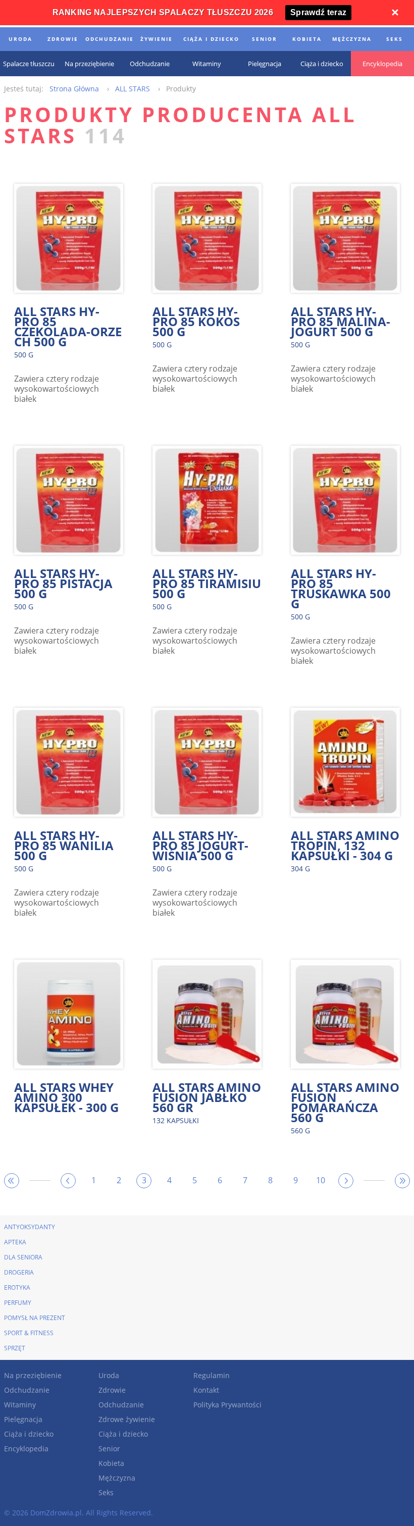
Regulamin (211, 1375)
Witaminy (20, 1404)
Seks (106, 1492)
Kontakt (206, 1390)
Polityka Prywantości (227, 1404)
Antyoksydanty (29, 1227)
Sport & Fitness (29, 1333)
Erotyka (17, 1287)
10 (320, 1180)
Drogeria (19, 1272)
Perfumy (17, 1302)
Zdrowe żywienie (126, 1419)
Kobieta (111, 1463)
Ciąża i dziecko (29, 1434)
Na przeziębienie (33, 1375)
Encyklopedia (26, 1448)
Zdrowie (112, 1390)
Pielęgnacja (23, 1419)
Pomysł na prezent (34, 1317)
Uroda (108, 1375)
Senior (109, 1448)
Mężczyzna (116, 1478)
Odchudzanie (26, 1390)
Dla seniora (23, 1257)
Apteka (15, 1242)
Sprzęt (14, 1348)
